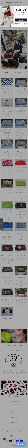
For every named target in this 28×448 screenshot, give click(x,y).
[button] (26, 8)
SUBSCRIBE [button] (21, 20)
